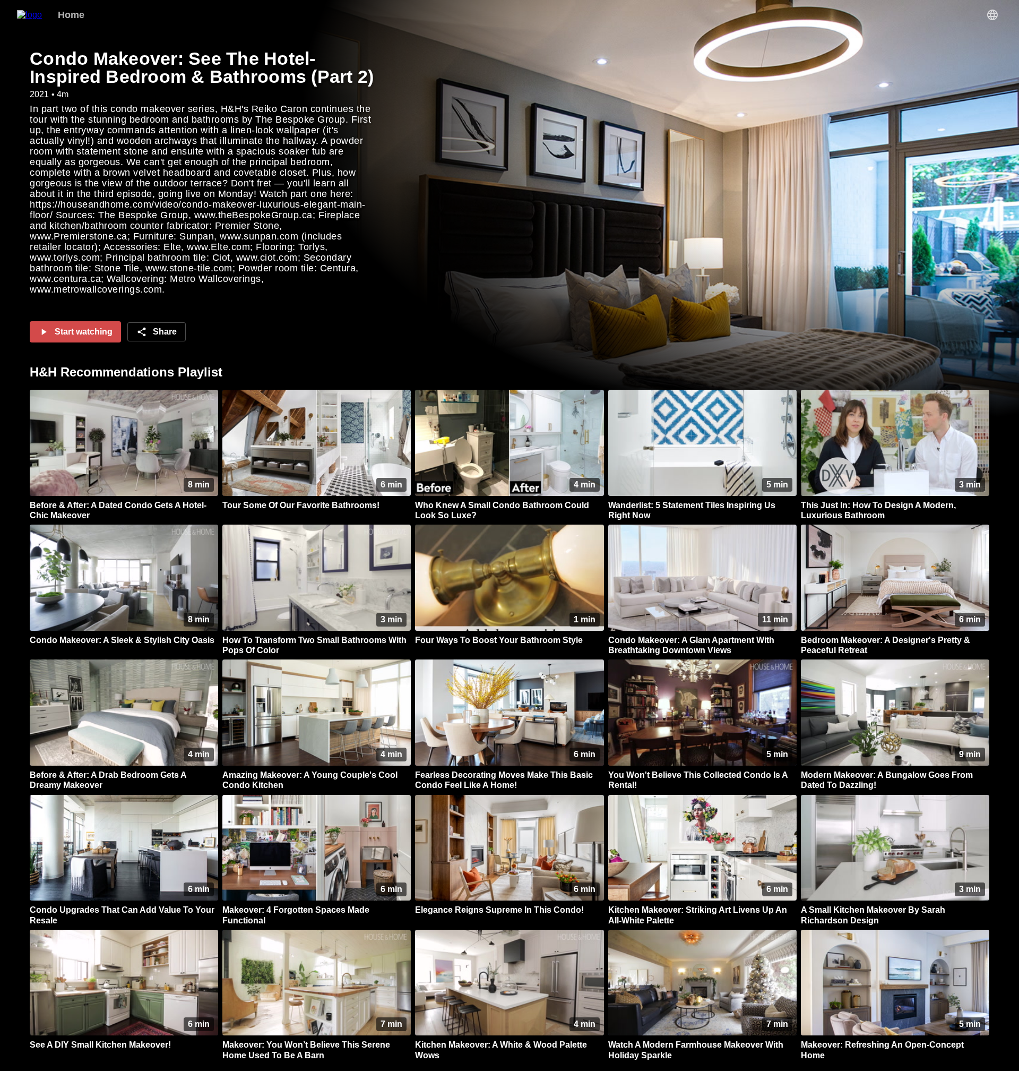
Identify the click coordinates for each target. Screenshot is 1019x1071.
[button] (992, 14)
